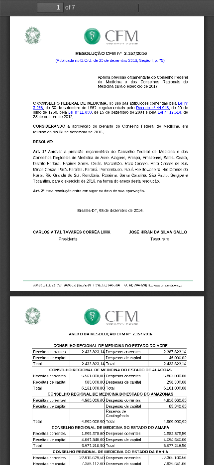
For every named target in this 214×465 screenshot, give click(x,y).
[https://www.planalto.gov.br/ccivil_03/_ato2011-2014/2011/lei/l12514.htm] (169, 112)
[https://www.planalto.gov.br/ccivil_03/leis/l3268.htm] (183, 102)
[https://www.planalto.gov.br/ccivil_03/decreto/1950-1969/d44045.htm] (152, 107)
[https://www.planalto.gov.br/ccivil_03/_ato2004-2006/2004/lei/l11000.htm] (79, 112)
